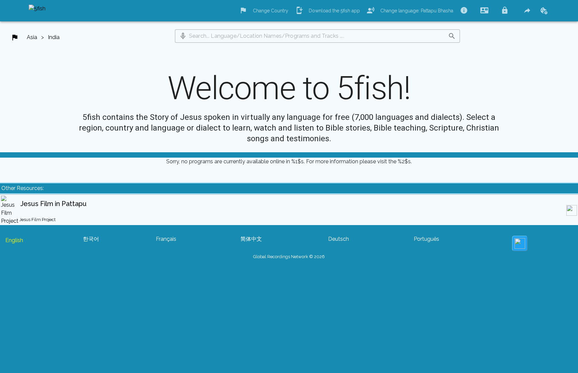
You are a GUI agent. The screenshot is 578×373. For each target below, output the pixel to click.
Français (166, 239)
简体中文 (251, 239)
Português (426, 239)
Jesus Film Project (37, 219)
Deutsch (338, 239)
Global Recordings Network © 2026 (289, 256)
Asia (32, 37)
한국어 (91, 239)
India (54, 37)
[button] (183, 36)
